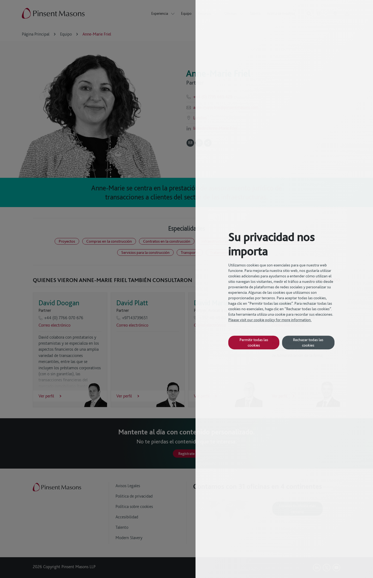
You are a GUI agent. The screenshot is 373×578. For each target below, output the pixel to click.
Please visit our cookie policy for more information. (270, 319)
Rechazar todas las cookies (308, 342)
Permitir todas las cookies (253, 342)
